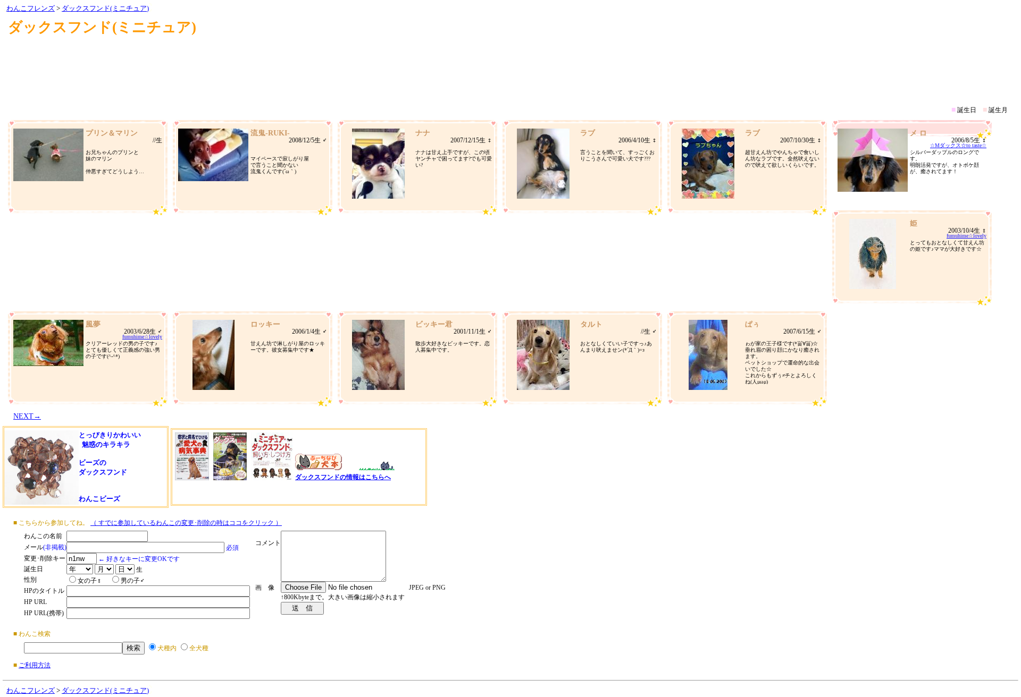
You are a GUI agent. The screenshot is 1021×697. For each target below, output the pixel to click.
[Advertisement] (510, 66)
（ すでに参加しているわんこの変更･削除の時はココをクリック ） (186, 522)
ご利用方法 (35, 665)
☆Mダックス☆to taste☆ (958, 145)
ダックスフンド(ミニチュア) (105, 8)
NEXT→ (27, 416)
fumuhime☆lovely (966, 236)
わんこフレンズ (30, 8)
